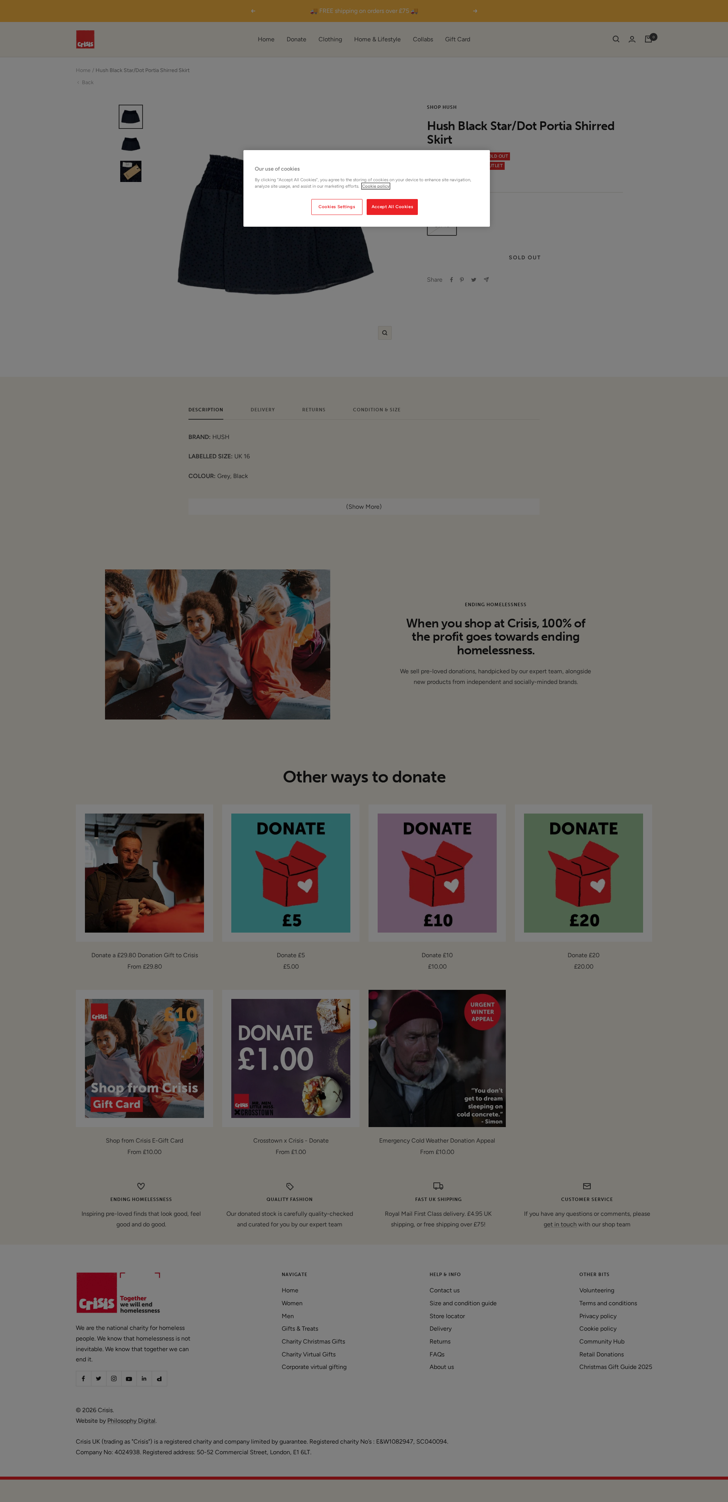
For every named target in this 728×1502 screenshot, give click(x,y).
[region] (366, 188)
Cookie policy (375, 186)
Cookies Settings (336, 206)
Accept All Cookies (392, 206)
